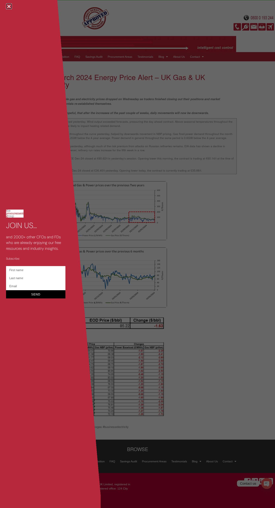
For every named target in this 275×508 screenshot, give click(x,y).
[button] (9, 6)
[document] (137, 254)
